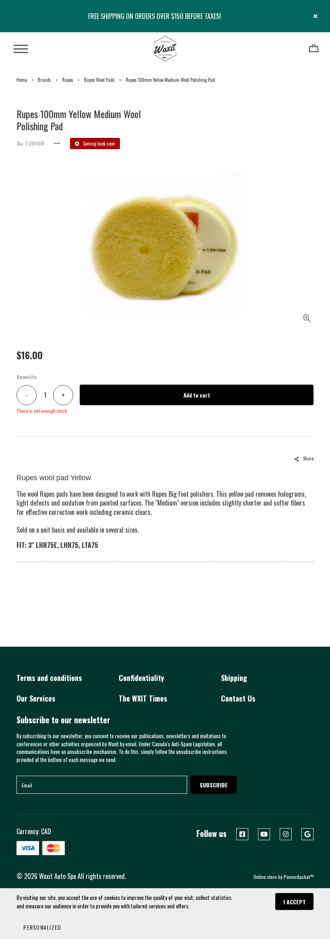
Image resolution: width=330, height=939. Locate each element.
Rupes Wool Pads (99, 80)
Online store (265, 876)
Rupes (67, 80)
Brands (44, 80)
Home (21, 80)
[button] (42, 927)
